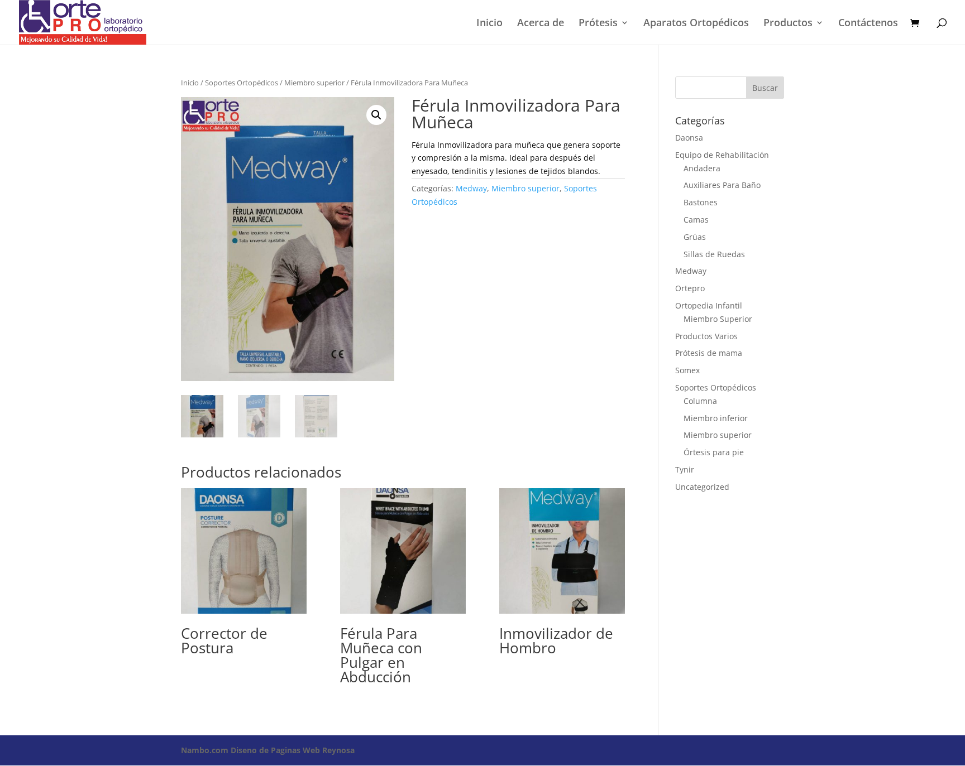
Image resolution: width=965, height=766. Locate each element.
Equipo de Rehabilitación (722, 155)
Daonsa (689, 137)
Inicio (489, 23)
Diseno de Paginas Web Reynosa (268, 750)
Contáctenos (868, 23)
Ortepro (690, 288)
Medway (471, 188)
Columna (700, 401)
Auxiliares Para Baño (722, 185)
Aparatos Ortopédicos (696, 23)
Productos (788, 23)
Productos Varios (706, 336)
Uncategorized (702, 486)
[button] (376, 115)
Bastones (701, 202)
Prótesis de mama (708, 353)
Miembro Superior (718, 319)
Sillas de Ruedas (714, 254)
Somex (687, 370)
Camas (696, 219)
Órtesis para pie (714, 452)
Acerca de (540, 23)
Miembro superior (314, 83)
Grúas (695, 237)
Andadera (702, 168)
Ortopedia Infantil (708, 305)
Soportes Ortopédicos (241, 83)
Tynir (684, 469)
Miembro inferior (716, 418)
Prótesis (598, 23)
